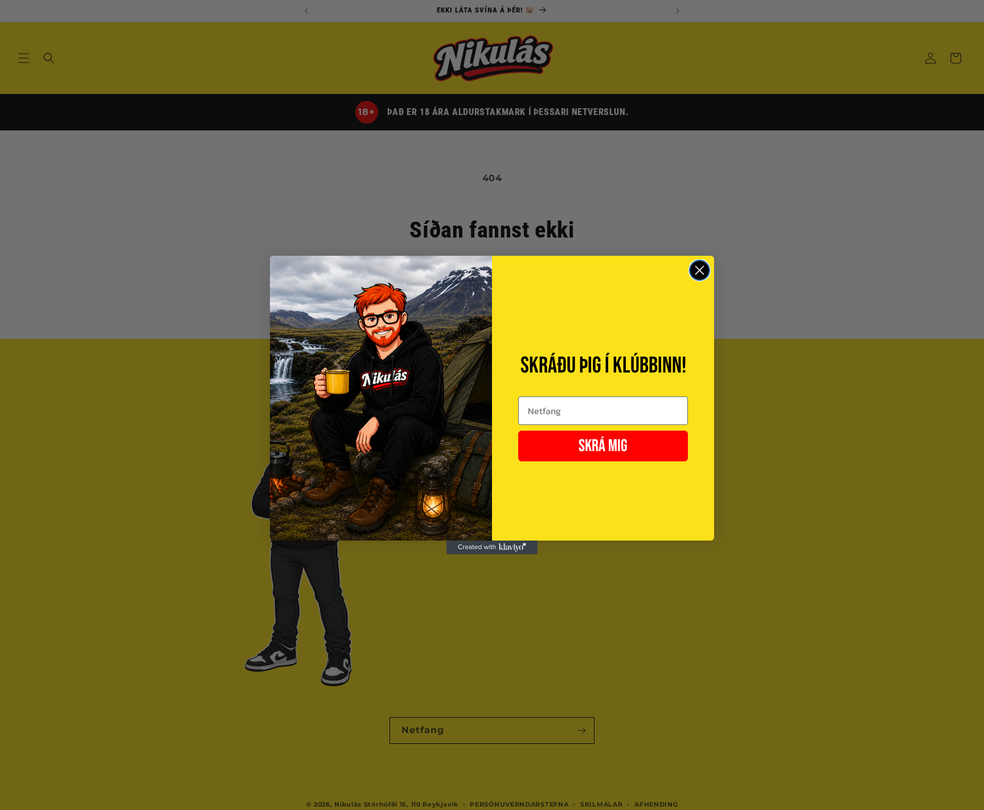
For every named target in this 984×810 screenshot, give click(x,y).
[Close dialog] (700, 270)
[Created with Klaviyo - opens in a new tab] (492, 547)
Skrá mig (603, 446)
